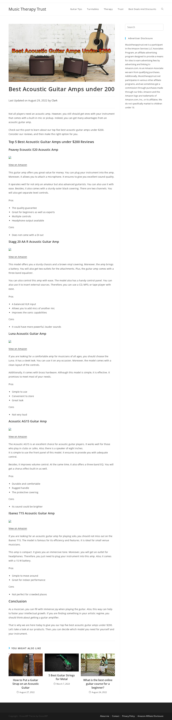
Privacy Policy (128, 716)
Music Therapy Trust (27, 9)
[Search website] (162, 9)
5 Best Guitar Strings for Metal (62, 677)
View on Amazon (18, 164)
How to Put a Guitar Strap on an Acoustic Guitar (25, 683)
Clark (54, 100)
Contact (115, 716)
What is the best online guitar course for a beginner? (97, 683)
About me (104, 716)
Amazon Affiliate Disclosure (150, 716)
